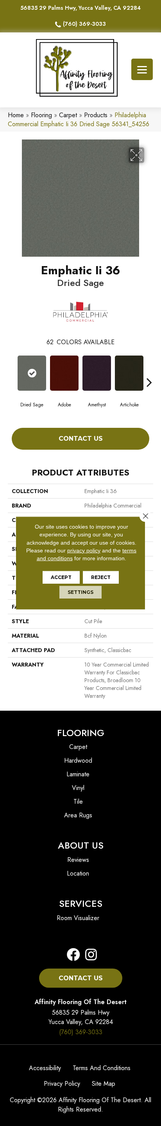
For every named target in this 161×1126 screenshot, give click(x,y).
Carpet (68, 115)
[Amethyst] (96, 373)
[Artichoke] (129, 373)
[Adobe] (64, 373)
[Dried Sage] (32, 373)
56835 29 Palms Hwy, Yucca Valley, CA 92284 (80, 8)
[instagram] (88, 955)
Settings (80, 592)
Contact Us (81, 438)
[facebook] (73, 955)
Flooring (41, 115)
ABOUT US (81, 845)
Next (149, 370)
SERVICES (80, 903)
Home (16, 115)
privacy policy (83, 550)
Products (95, 115)
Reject (101, 577)
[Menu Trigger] (142, 69)
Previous (12, 370)
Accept (61, 577)
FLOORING (80, 733)
